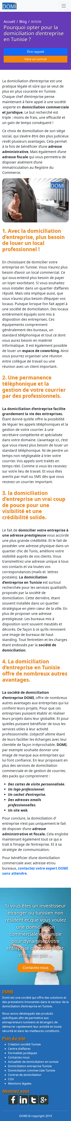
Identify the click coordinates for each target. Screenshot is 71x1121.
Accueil (9, 21)
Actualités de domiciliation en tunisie (33, 1062)
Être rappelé (35, 52)
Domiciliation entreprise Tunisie (30, 1066)
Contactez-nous (35, 967)
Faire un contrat (36, 59)
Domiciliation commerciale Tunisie (31, 1070)
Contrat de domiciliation (24, 1075)
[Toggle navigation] (64, 5)
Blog (23, 21)
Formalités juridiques (22, 1053)
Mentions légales (19, 1083)
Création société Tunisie (24, 1044)
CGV (11, 1079)
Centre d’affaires (19, 1049)
